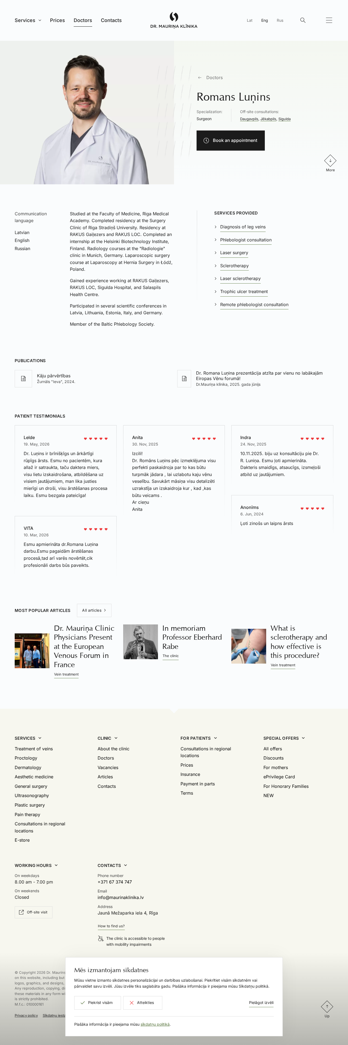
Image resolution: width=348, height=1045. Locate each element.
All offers (272, 748)
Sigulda (284, 119)
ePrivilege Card (279, 776)
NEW (268, 795)
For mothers (275, 767)
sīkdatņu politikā (155, 1024)
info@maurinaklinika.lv (121, 897)
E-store (22, 840)
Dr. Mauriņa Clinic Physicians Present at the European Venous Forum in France (84, 646)
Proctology (26, 758)
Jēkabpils (268, 119)
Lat (250, 20)
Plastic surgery (30, 805)
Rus (280, 20)
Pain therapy (27, 814)
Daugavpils (249, 119)
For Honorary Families (286, 786)
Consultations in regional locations (40, 827)
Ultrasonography (32, 795)
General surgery (31, 786)
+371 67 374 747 (115, 882)
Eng (264, 20)
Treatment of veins (34, 748)
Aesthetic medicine (34, 776)
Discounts (273, 758)
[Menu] (328, 20)
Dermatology (28, 767)
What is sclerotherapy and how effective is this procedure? (299, 642)
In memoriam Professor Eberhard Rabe (192, 637)
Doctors (214, 77)
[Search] (302, 20)
